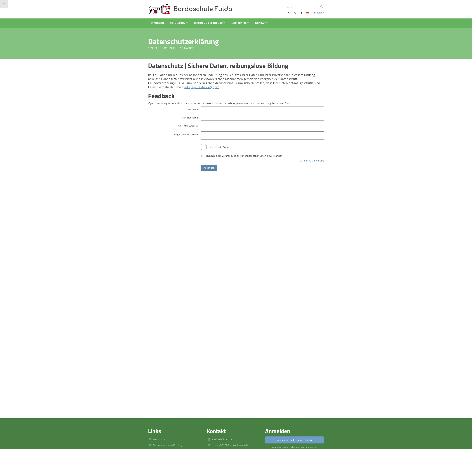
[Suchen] (321, 6)
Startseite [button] (157, 23)
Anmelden (318, 12)
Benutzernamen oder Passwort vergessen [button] (294, 447)
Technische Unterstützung (167, 445)
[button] (300, 13)
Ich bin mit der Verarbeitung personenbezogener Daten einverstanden (243, 155)
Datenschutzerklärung (179, 48)
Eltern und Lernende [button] (208, 23)
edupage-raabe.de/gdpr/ (201, 87)
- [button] (296, 13)
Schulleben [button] (177, 23)
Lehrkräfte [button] (239, 23)
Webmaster (159, 439)
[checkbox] (204, 147)
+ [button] (290, 13)
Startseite (154, 48)
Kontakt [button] (261, 23)
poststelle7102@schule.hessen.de (229, 445)
